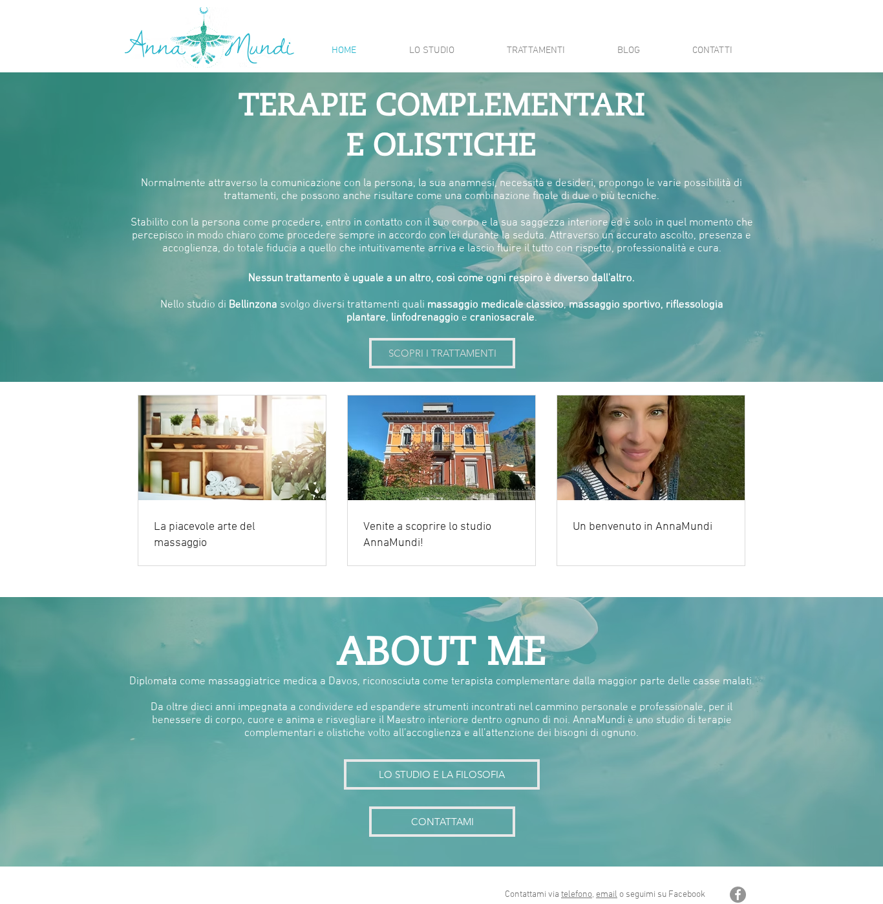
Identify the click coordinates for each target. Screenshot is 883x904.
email (606, 894)
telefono (576, 894)
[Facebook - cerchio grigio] (738, 895)
